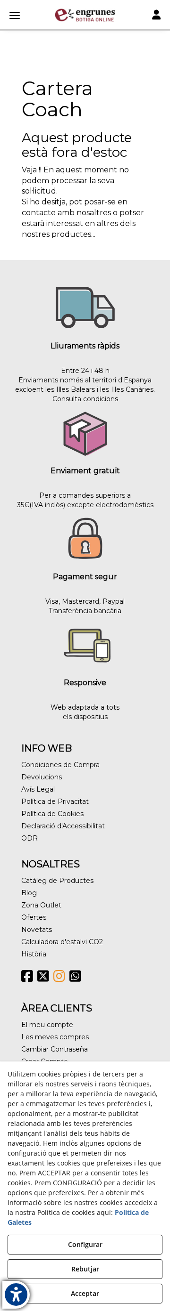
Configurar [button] (85, 1244)
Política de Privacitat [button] (55, 801)
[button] (85, 15)
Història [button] (33, 954)
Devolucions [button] (41, 777)
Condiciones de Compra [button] (60, 765)
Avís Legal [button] (38, 789)
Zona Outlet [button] (41, 905)
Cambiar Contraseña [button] (54, 1049)
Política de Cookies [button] (52, 813)
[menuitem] (85, 765)
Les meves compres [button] (55, 1037)
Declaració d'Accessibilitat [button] (63, 826)
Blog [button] (29, 893)
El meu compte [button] (47, 1024)
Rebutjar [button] (85, 1268)
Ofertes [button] (33, 917)
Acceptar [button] (85, 1293)
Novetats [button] (36, 929)
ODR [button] (29, 838)
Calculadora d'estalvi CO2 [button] (62, 942)
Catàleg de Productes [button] (57, 880)
